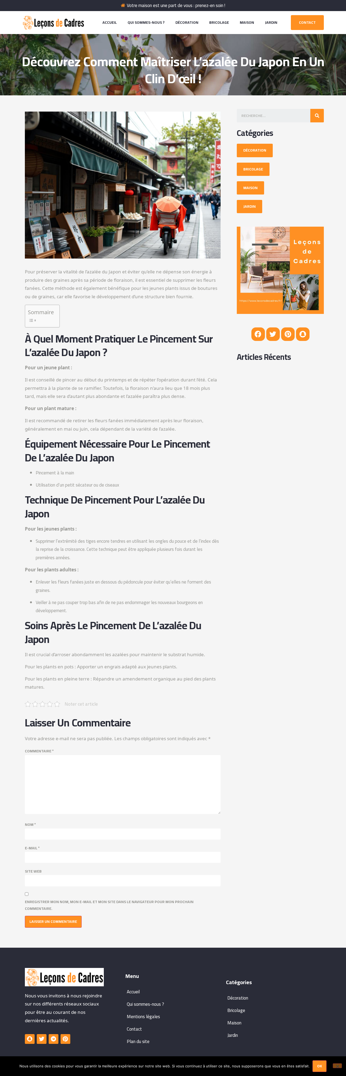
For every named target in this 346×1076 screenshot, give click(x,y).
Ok (319, 1066)
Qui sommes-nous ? (146, 22)
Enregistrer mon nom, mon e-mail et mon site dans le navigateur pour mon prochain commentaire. (109, 905)
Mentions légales (143, 1016)
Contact (134, 1029)
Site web (33, 871)
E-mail (32, 848)
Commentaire (39, 751)
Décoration (186, 22)
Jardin (271, 22)
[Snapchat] (303, 334)
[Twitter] (273, 334)
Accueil (109, 22)
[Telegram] (53, 1039)
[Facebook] (258, 334)
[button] (307, 22)
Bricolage (219, 22)
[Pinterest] (288, 334)
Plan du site (138, 1041)
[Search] (317, 115)
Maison (247, 22)
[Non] (337, 1065)
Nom (30, 824)
